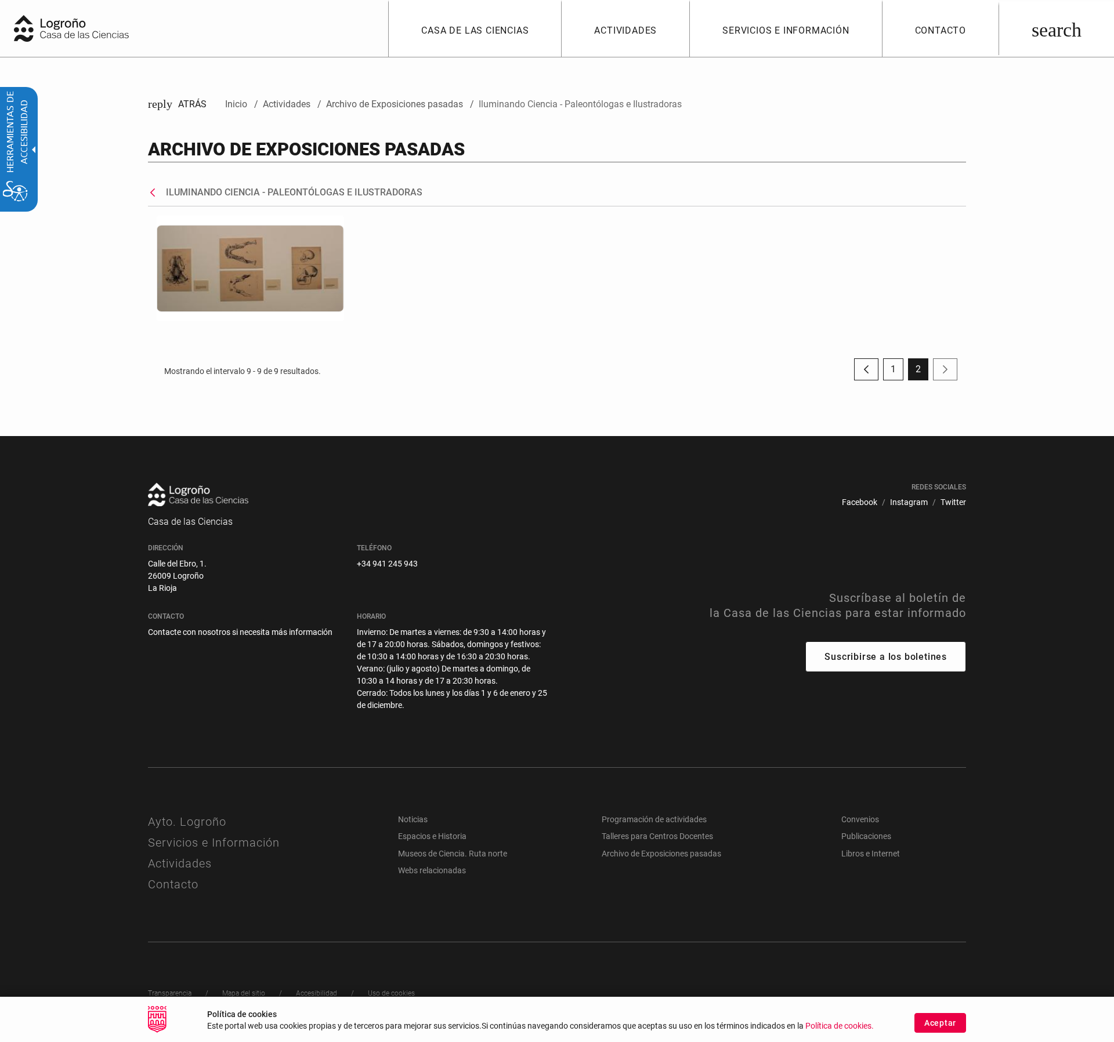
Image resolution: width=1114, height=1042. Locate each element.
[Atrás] (155, 192)
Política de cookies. (839, 1026)
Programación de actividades (654, 819)
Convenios (860, 819)
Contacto (173, 884)
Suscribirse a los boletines (885, 656)
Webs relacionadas (432, 870)
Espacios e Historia (432, 836)
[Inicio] (95, 27)
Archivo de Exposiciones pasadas (661, 853)
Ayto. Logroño (187, 822)
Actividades (180, 863)
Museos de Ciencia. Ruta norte (452, 853)
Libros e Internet (870, 853)
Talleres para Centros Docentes (657, 836)
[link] (1056, 28)
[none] (24, 28)
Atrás (177, 104)
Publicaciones (866, 836)
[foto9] (250, 268)
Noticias (413, 819)
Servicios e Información (214, 842)
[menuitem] (474, 28)
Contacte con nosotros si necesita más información (240, 632)
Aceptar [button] (940, 1023)
